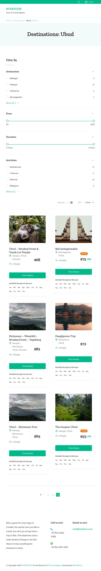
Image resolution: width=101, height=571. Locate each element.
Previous (42, 495)
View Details (27, 275)
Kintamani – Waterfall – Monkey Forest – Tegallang (25, 337)
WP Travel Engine (53, 565)
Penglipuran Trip (65, 336)
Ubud (23, 255)
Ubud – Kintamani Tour (23, 427)
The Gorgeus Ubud (66, 427)
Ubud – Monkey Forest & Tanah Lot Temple (24, 250)
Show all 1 (11, 191)
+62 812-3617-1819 (59, 547)
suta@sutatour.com (83, 529)
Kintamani (17, 346)
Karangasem (65, 252)
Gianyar (16, 255)
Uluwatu (16, 259)
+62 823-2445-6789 (58, 534)
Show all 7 (11, 103)
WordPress (77, 565)
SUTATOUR (13, 9)
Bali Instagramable (66, 248)
